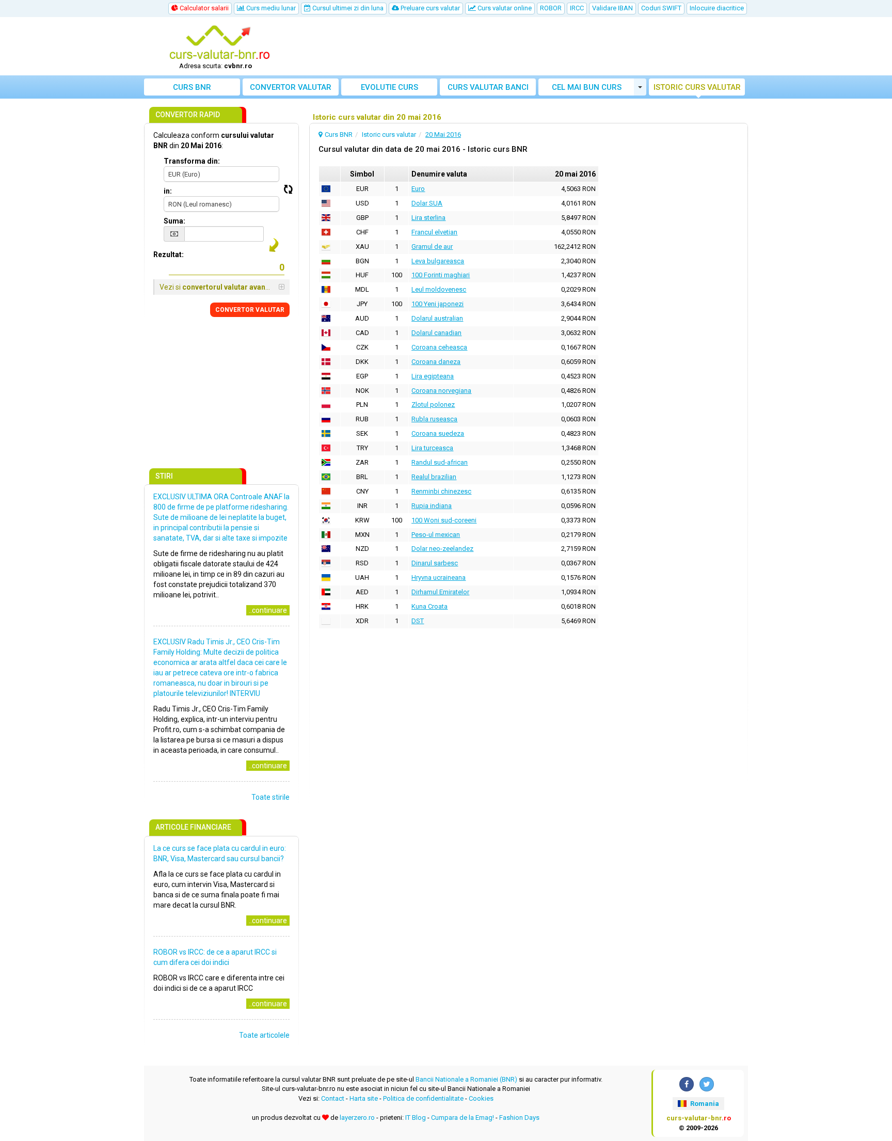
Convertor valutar (290, 87)
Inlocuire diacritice (717, 8)
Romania (704, 1103)
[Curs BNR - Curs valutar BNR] (219, 43)
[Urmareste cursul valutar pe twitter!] (706, 1084)
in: (168, 191)
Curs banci (488, 87)
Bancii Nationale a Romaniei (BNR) (466, 1079)
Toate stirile (270, 797)
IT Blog (415, 1117)
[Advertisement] (521, 46)
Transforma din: (192, 161)
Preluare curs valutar (429, 8)
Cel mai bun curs (587, 87)
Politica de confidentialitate (423, 1098)
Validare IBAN (612, 8)
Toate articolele (264, 1035)
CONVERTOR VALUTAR (249, 309)
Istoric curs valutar (697, 87)
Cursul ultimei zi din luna (347, 8)
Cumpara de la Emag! (462, 1117)
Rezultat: (168, 254)
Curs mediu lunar (270, 8)
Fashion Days (519, 1117)
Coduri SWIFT (661, 8)
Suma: (174, 221)
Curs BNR (192, 87)
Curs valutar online (504, 8)
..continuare (268, 610)
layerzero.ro (357, 1117)
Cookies (481, 1098)
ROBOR (551, 8)
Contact (332, 1098)
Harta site (363, 1098)
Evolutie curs (389, 87)
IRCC (577, 8)
